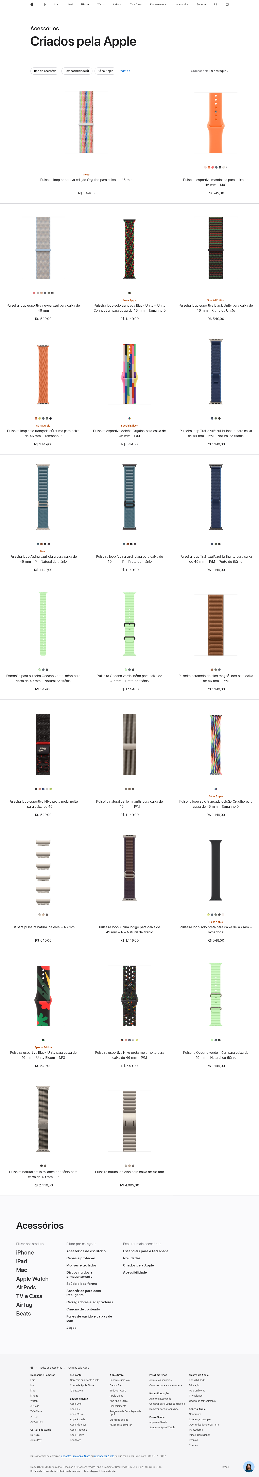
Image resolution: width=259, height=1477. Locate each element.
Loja (32, 1380)
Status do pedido (119, 1419)
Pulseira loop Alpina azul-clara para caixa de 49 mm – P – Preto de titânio (129, 559)
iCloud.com (76, 1390)
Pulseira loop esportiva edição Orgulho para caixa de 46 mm (86, 180)
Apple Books (77, 1435)
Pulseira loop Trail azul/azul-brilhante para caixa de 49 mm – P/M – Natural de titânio (216, 433)
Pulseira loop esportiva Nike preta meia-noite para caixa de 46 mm (43, 804)
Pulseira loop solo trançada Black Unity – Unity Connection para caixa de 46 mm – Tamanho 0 (129, 307)
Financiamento (118, 1406)
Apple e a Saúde (158, 1422)
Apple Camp (116, 1395)
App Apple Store (119, 1401)
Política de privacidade (43, 1471)
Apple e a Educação (160, 1398)
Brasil (225, 1467)
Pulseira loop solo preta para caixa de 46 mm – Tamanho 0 (216, 929)
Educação (194, 1385)
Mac (32, 1385)
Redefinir (124, 71)
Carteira (35, 1435)
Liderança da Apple (200, 1419)
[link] (248, 1466)
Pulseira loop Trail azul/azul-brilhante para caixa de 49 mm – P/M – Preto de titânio (216, 559)
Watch (33, 1401)
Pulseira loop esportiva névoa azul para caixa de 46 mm (43, 307)
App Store (75, 1440)
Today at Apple (118, 1390)
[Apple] (31, 1367)
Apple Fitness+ (78, 1424)
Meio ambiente (197, 1390)
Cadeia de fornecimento (202, 1401)
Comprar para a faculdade (164, 1409)
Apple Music (77, 1414)
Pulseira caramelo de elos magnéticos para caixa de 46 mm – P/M (215, 678)
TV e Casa (36, 1411)
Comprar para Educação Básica (167, 1403)
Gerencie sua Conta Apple (84, 1380)
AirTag (33, 1416)
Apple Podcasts (78, 1429)
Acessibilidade (197, 1380)
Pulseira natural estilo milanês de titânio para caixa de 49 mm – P (43, 1174)
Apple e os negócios (160, 1380)
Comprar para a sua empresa (165, 1385)
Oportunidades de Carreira (204, 1424)
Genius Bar (116, 1385)
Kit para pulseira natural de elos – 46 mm (43, 927)
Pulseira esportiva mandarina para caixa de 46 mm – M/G (215, 182)
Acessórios (36, 1421)
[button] (216, 4)
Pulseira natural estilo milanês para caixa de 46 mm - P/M (129, 804)
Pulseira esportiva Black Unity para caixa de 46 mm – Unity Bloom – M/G (43, 1055)
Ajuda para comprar (121, 1425)
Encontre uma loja (120, 1380)
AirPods (34, 1406)
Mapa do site (108, 1471)
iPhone (34, 1395)
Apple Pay (36, 1440)
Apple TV (75, 1409)
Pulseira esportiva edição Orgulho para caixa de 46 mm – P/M (129, 433)
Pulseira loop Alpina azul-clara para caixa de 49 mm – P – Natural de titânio (43, 559)
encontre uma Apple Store (75, 1456)
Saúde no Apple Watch (162, 1427)
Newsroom (195, 1414)
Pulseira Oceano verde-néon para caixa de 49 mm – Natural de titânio (215, 1055)
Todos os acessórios (50, 1367)
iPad (32, 1390)
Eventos (193, 1440)
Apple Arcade (77, 1419)
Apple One (76, 1403)
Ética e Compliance (199, 1435)
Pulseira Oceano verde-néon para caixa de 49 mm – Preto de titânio (129, 678)
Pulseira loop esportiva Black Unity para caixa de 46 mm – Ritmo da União (216, 307)
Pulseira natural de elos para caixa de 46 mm (129, 1172)
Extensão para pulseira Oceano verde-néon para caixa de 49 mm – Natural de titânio (43, 678)
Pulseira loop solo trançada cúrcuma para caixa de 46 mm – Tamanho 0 (43, 433)
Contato (193, 1445)
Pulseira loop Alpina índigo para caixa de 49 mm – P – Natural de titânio (129, 929)
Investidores (196, 1429)
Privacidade (196, 1395)
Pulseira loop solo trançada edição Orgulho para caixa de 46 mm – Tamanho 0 (215, 804)
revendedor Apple (104, 1456)
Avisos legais (91, 1471)
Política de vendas (69, 1471)
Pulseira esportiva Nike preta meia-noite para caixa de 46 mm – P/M (129, 1055)
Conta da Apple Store (82, 1385)
